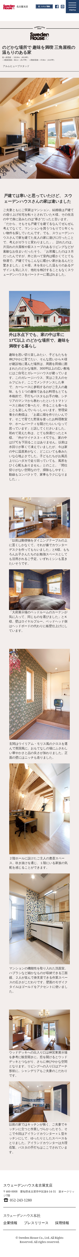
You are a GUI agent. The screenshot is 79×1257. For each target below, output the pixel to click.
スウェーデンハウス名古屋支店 (27, 1185)
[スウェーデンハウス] (15, 6)
